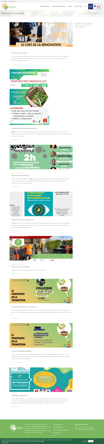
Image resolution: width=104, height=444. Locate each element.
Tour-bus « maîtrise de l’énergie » (21, 351)
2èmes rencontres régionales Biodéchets (24, 128)
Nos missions (56, 433)
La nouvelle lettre (58, 427)
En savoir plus (5, 442)
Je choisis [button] (85, 441)
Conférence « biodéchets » (19, 395)
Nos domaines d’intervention (60, 430)
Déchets (13, 50)
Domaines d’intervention (58, 6)
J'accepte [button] (91, 441)
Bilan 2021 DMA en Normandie (20, 267)
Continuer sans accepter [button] (39, 441)
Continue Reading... (16, 64)
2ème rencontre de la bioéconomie (22, 220)
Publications (78, 6)
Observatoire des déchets (17, 173)
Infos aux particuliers (95, 6)
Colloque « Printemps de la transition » (23, 307)
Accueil (80, 13)
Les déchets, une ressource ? (20, 175)
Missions (70, 6)
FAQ (86, 6)
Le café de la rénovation (19, 53)
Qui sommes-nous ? (45, 6)
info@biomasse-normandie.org (86, 429)
